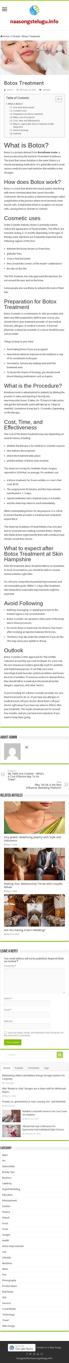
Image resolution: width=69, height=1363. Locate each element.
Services (6, 1303)
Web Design (8, 1326)
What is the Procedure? (23, 117)
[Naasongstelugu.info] (34, 14)
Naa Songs (55, 1347)
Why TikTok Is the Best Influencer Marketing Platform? (43, 785)
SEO (4, 1297)
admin (10, 90)
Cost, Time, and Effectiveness (26, 121)
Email (7, 1009)
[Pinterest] (34, 1354)
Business (6, 1177)
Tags (46, 1068)
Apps (5, 1155)
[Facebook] (27, 1354)
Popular (19, 1068)
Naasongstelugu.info (41, 1358)
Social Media (9, 1308)
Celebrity (7, 1183)
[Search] (60, 1055)
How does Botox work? (23, 107)
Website (8, 1021)
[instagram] (41, 1354)
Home (6, 36)
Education (7, 1194)
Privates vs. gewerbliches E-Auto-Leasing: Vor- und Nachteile (34, 1101)
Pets (4, 1274)
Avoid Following (20, 130)
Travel (5, 1320)
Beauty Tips (8, 1172)
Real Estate (7, 1291)
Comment (10, 966)
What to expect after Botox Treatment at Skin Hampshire (33, 125)
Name (8, 998)
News (5, 1269)
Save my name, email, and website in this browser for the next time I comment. (34, 1034)
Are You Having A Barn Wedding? (24, 930)
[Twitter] (30, 1354)
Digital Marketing (11, 1189)
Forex (5, 1229)
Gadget (6, 1234)
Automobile (8, 1166)
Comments (33, 1068)
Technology (8, 1314)
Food (5, 1223)
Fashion (6, 1206)
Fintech (6, 1217)
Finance (6, 1212)
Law (4, 1251)
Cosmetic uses (19, 111)
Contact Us (41, 1347)
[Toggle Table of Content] (57, 99)
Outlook (17, 133)
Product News (9, 1286)
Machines (7, 1263)
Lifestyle (15, 36)
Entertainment (9, 1200)
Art (3, 1160)
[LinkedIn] (37, 1354)
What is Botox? (15, 104)
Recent (6, 1068)
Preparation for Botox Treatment (28, 114)
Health (5, 1240)
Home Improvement (13, 1246)
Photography (9, 1280)
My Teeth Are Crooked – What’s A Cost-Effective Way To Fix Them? (26, 775)
